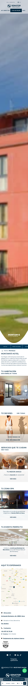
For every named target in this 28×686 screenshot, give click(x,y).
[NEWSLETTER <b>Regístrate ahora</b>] (2, 668)
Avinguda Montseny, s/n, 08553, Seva (13, 616)
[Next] (26, 427)
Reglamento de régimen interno (13, 638)
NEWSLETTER (15, 667)
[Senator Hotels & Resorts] (7, 655)
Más (24, 10)
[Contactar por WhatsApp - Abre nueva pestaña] (24, 670)
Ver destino (5, 623)
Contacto (12, 2)
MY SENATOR (5, 10)
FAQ (8, 2)
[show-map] (14, 587)
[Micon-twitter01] (12, 655)
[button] (24, 683)
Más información (13, 440)
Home (6, 350)
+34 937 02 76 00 (6, 631)
